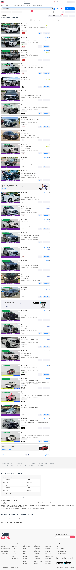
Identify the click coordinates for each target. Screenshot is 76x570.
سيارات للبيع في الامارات (61, 553)
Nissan (24, 548)
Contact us (3, 545)
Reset (70, 12)
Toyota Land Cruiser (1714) (7, 463)
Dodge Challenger (49, 556)
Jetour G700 (47, 551)
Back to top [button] (71, 531)
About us (3, 546)
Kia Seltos (47, 555)
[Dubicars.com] (5, 536)
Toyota (24, 545)
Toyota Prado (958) (32, 463)
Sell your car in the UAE (61, 551)
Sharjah (14, 556)
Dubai (13, 551)
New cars (58, 546)
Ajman (13, 550)
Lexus (24, 550)
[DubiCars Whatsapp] (73, 558)
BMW (24, 551)
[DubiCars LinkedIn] (57, 558)
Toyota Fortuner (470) (21, 465)
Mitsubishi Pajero (38, 561)
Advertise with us (4, 553)
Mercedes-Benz (26, 546)
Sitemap (58, 543)
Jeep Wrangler (37, 560)
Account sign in (4, 551)
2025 (8, 20)
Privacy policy (4, 550)
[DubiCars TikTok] (68, 558)
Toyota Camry (37, 550)
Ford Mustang (37, 555)
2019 (33, 20)
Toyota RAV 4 (37, 553)
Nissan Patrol (37, 546)
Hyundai (25, 556)
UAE (13, 545)
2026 (3, 20)
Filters (60, 8)
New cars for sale (60, 548)
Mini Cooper (48, 561)
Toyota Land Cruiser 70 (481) (8, 465)
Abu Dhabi (14, 546)
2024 (23, 20)
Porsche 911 (48, 548)
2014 (38, 20)
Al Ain (13, 548)
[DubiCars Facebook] (60, 558)
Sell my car (63, 1)
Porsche (25, 563)
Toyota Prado (37, 548)
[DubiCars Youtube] (65, 558)
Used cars (58, 545)
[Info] (49, 15)
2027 (57, 20)
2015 (43, 20)
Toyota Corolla (37, 556)
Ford (24, 553)
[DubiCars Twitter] (70, 558)
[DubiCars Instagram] (62, 558)
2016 (47, 20)
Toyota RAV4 (48, 560)
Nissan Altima (37, 551)
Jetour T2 (47, 545)
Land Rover (25, 555)
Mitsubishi (25, 560)
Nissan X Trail (48, 558)
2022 (52, 20)
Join (72, 536)
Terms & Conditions (5, 548)
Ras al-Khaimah (15, 555)
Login (71, 1)
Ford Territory (48, 563)
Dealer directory (4, 555)
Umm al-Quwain (15, 558)
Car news (58, 550)
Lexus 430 (36, 563)
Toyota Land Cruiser (38, 545)
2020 (28, 20)
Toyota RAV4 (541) (54, 463)
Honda (24, 561)
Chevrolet (25, 558)
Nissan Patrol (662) (43, 463)
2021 (13, 20)
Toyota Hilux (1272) (20, 463)
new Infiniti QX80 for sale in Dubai (13, 497)
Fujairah (14, 553)
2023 (18, 20)
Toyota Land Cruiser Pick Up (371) (36, 465)
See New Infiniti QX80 (6, 449)
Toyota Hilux (37, 558)
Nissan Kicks (48, 550)
